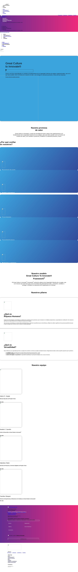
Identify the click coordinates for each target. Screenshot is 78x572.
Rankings (5, 21)
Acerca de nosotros (6, 11)
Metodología (4, 27)
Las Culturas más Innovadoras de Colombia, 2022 (14, 22)
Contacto (4, 13)
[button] (32, 24)
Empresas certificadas (6, 28)
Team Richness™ (6, 10)
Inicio (4, 9)
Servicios (4, 26)
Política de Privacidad (20, 535)
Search (2, 49)
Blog (3, 12)
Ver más (1, 435)
